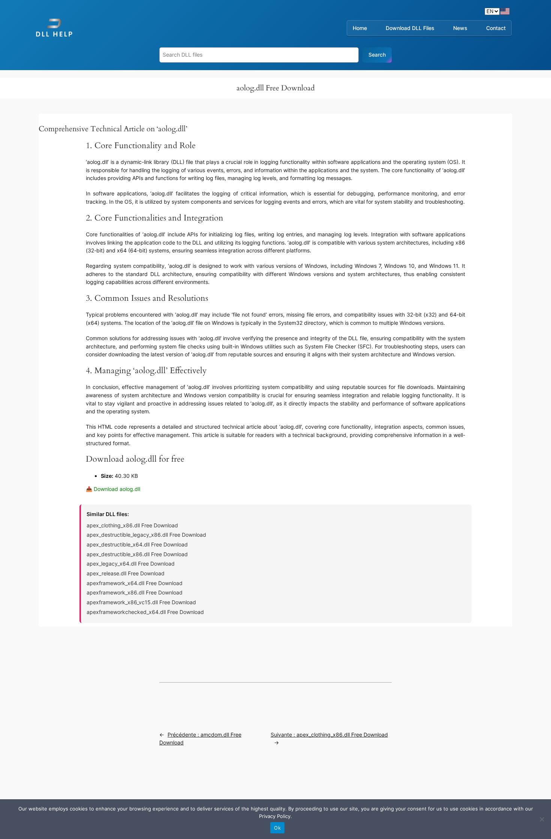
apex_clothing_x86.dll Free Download (132, 525)
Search (377, 54)
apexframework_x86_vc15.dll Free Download (141, 602)
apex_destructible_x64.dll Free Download (137, 544)
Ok (277, 828)
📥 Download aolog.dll (113, 489)
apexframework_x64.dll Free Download (135, 583)
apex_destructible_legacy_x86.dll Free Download (146, 534)
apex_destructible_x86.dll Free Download (137, 554)
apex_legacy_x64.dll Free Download (131, 563)
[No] (541, 819)
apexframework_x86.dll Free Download (135, 592)
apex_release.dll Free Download (126, 573)
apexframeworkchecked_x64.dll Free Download (145, 612)
